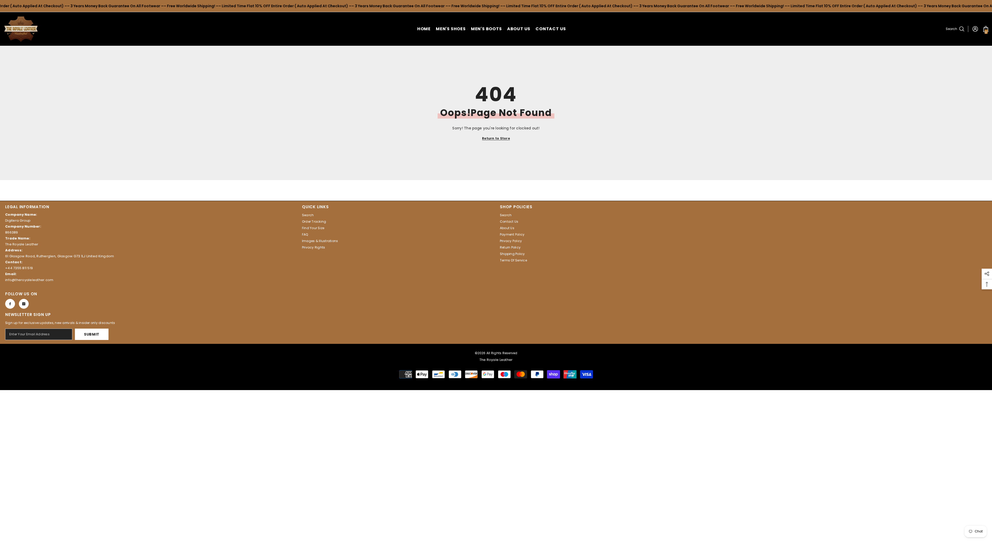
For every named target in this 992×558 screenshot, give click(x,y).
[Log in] (975, 29)
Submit (91, 334)
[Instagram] (24, 304)
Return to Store (496, 138)
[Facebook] (10, 304)
